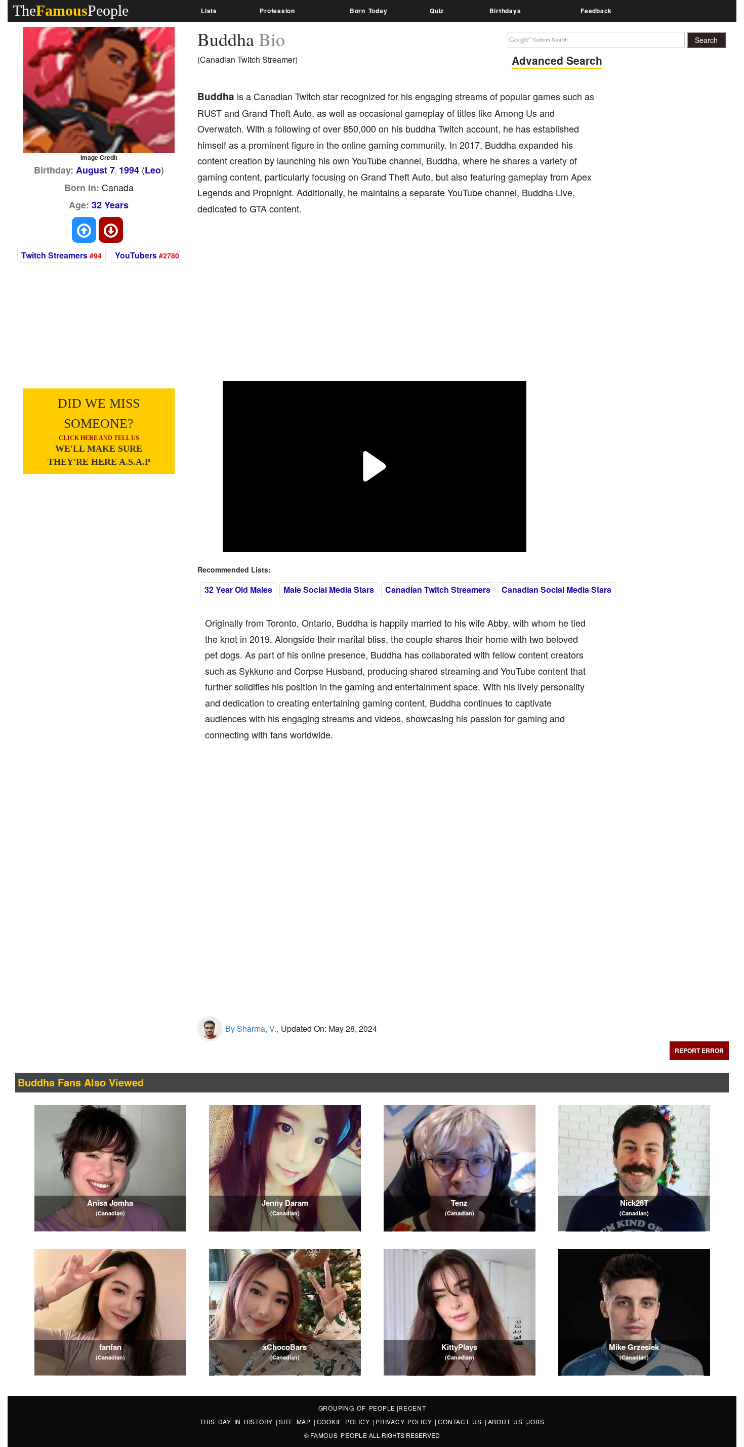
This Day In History (238, 1421)
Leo (153, 170)
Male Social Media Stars (328, 589)
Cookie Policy (345, 1421)
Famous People (338, 1435)
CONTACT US (461, 1421)
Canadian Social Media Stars (556, 589)
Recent (412, 1408)
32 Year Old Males (238, 589)
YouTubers (136, 255)
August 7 (95, 170)
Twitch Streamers (54, 255)
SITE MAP (296, 1421)
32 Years (110, 204)
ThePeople (71, 10)
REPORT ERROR (699, 1050)
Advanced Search (557, 60)
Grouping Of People (357, 1408)
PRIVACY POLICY (405, 1421)
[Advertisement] (381, 305)
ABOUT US (507, 1421)
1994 (129, 170)
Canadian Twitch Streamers (437, 589)
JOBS (535, 1421)
